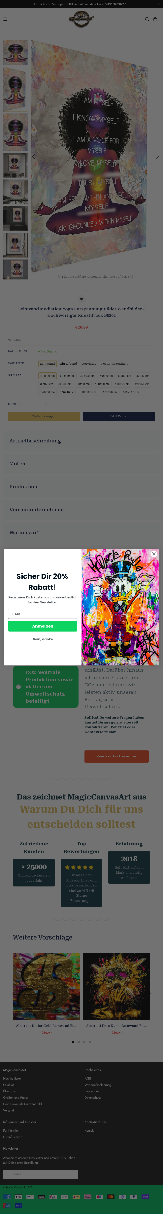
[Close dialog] (153, 553)
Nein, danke (43, 639)
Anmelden (42, 626)
